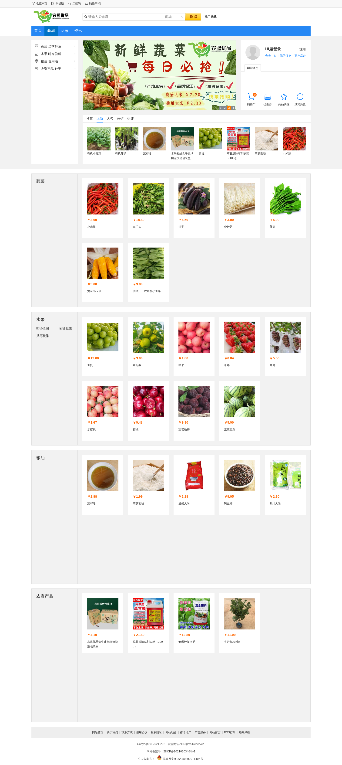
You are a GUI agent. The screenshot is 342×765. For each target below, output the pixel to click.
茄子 (181, 226)
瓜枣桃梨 (42, 336)
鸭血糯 (228, 503)
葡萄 (272, 365)
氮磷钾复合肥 (186, 641)
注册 (302, 49)
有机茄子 (120, 153)
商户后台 (300, 55)
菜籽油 (147, 153)
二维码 (76, 3)
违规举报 (244, 732)
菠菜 (272, 226)
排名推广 (185, 732)
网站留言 (215, 732)
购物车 (93, 3)
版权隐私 (156, 732)
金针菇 (228, 226)
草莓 (227, 365)
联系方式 (127, 732)
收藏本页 (41, 3)
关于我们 (112, 732)
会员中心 (270, 55)
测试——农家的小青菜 (147, 291)
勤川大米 (275, 503)
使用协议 (141, 732)
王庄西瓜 (229, 429)
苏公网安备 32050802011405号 (183, 759)
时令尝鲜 (42, 328)
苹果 (181, 365)
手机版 (60, 3)
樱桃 (135, 429)
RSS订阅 (229, 732)
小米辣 (287, 153)
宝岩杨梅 (184, 429)
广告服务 (200, 732)
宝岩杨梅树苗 (232, 641)
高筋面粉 (260, 153)
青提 (202, 153)
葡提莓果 (65, 328)
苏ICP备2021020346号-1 (179, 751)
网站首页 (97, 732)
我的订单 (285, 55)
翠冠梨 (137, 365)
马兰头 (137, 226)
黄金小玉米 (94, 291)
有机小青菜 (94, 153)
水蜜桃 (91, 429)
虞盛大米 (184, 503)
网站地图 (171, 732)
